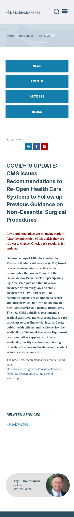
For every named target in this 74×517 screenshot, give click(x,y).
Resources (26, 35)
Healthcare (18, 424)
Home (10, 35)
